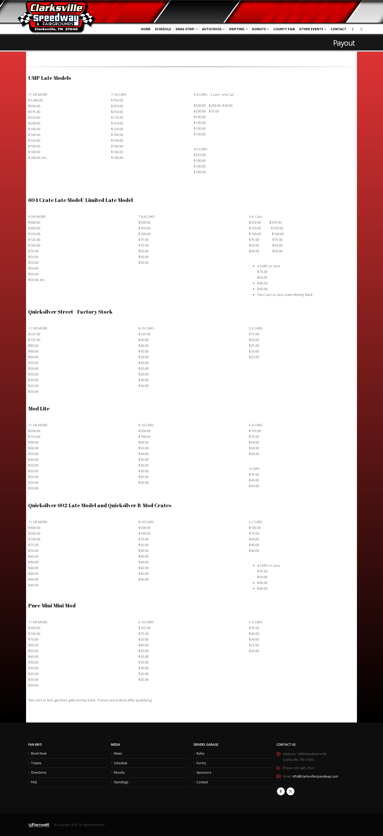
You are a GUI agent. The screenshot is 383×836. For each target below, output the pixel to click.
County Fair (284, 29)
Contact (338, 29)
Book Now (38, 753)
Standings (121, 782)
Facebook (281, 791)
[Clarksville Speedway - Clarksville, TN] (57, 17)
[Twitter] (361, 29)
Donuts (259, 29)
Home (146, 29)
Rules (200, 753)
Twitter (290, 791)
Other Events (311, 29)
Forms (201, 763)
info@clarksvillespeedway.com (315, 776)
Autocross (211, 29)
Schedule (163, 29)
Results (119, 772)
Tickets (36, 763)
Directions (38, 772)
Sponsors (203, 772)
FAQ (34, 782)
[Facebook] (352, 29)
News (118, 753)
